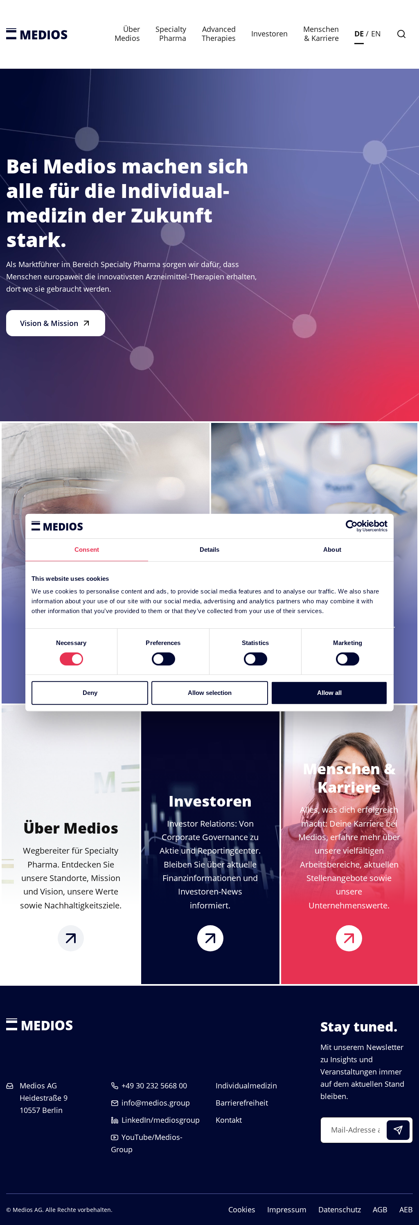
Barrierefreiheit (242, 1103)
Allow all (329, 692)
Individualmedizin (246, 1085)
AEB (406, 1209)
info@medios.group (156, 1103)
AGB (380, 1209)
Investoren (269, 33)
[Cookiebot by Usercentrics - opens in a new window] (351, 526)
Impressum (286, 1209)
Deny (90, 692)
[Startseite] (37, 34)
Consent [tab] (86, 549)
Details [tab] (210, 549)
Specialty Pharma (170, 33)
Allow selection (210, 692)
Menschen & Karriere (321, 33)
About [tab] (332, 549)
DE (359, 33)
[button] (55, 323)
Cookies (241, 1209)
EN (376, 33)
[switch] (163, 658)
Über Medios (127, 33)
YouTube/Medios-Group (146, 1143)
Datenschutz (339, 1209)
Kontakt (229, 1120)
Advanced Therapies (219, 33)
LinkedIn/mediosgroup (161, 1120)
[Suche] (401, 34)
